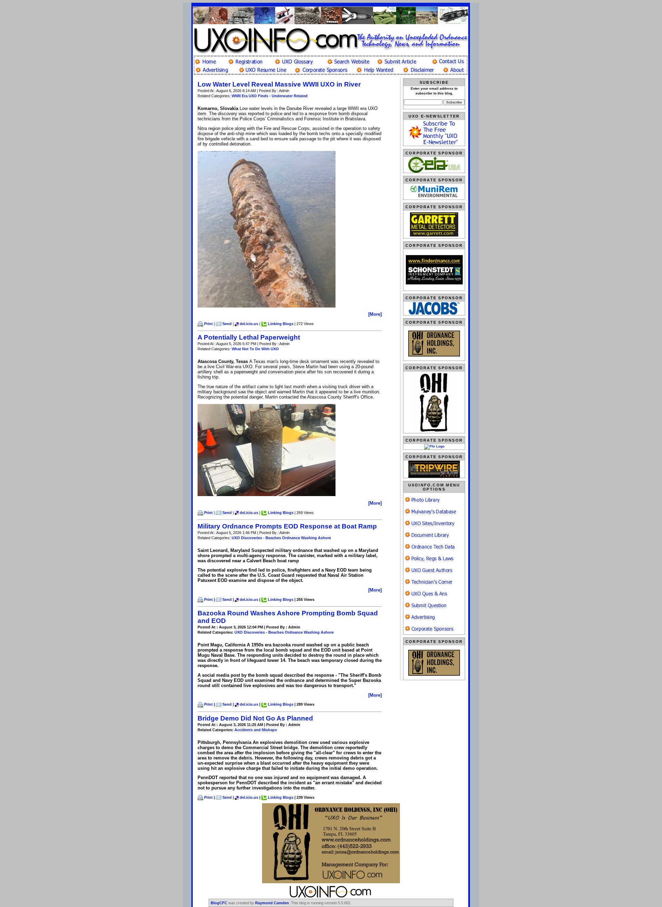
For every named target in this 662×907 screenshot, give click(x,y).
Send (227, 324)
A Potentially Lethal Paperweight (249, 337)
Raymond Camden (272, 903)
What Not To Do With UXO (255, 349)
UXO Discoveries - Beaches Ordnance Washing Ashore (281, 538)
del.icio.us (249, 324)
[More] (375, 314)
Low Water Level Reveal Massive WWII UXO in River (279, 84)
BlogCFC (219, 903)
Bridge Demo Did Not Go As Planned (255, 718)
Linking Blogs (280, 324)
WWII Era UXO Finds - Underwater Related (270, 96)
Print (208, 324)
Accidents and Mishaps (255, 730)
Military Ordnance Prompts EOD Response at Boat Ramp (287, 526)
